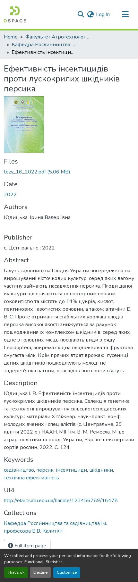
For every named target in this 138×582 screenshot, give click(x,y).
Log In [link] (103, 14)
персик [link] (45, 470)
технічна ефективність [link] (31, 477)
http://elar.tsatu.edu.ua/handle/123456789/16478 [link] (61, 500)
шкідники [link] (101, 470)
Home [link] (11, 36)
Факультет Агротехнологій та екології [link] (57, 36)
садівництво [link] (19, 470)
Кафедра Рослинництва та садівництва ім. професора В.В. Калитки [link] (44, 44)
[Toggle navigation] (125, 14)
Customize (67, 572)
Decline (40, 572)
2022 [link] (10, 194)
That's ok (16, 572)
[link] (69, 172)
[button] (15, 14)
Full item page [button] (29, 545)
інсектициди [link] (71, 470)
